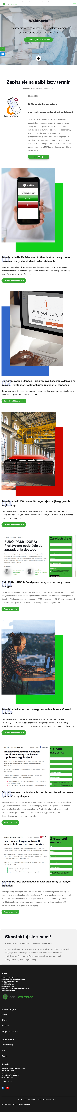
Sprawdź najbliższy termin (14, 281)
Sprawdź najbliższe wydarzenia (38, 40)
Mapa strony (8, 1039)
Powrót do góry (9, 1009)
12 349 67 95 (34, 1)
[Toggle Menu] (74, 4)
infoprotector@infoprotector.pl (49, 1)
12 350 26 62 (9, 985)
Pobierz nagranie (10, 609)
